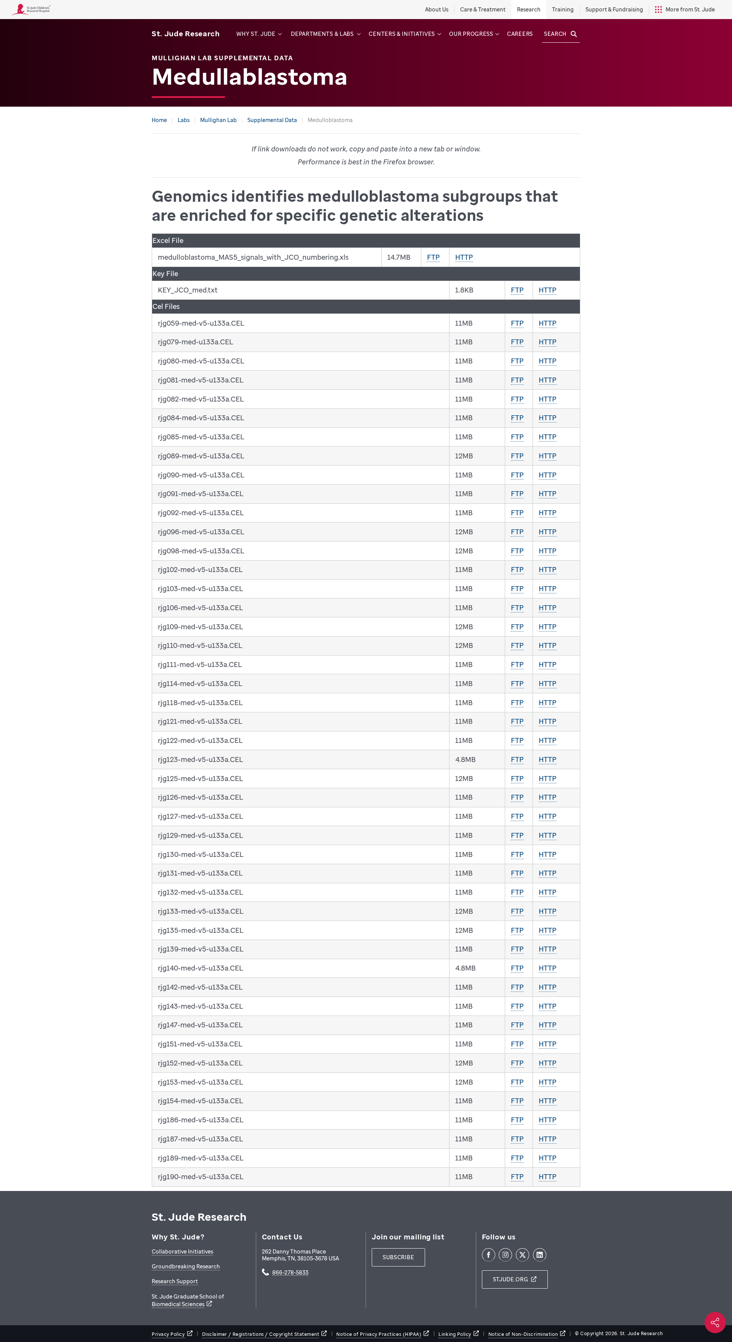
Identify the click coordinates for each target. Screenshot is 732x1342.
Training (563, 9)
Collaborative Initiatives (182, 1251)
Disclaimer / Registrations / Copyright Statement (260, 1334)
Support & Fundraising (614, 9)
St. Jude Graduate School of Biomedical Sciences (188, 1300)
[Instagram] (505, 1255)
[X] (522, 1255)
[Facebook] (488, 1255)
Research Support (175, 1281)
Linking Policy (454, 1334)
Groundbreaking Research (186, 1266)
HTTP (464, 257)
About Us (436, 9)
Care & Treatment (483, 9)
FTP (433, 257)
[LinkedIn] (539, 1255)
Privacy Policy (168, 1334)
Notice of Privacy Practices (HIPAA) (378, 1334)
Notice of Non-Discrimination (523, 1334)
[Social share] (715, 1322)
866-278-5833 (290, 1273)
